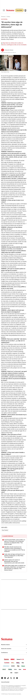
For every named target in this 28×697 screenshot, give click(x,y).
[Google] (2, 678)
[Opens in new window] (5, 678)
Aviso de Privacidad (6, 682)
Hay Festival (5, 530)
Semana (3, 16)
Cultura (8, 16)
